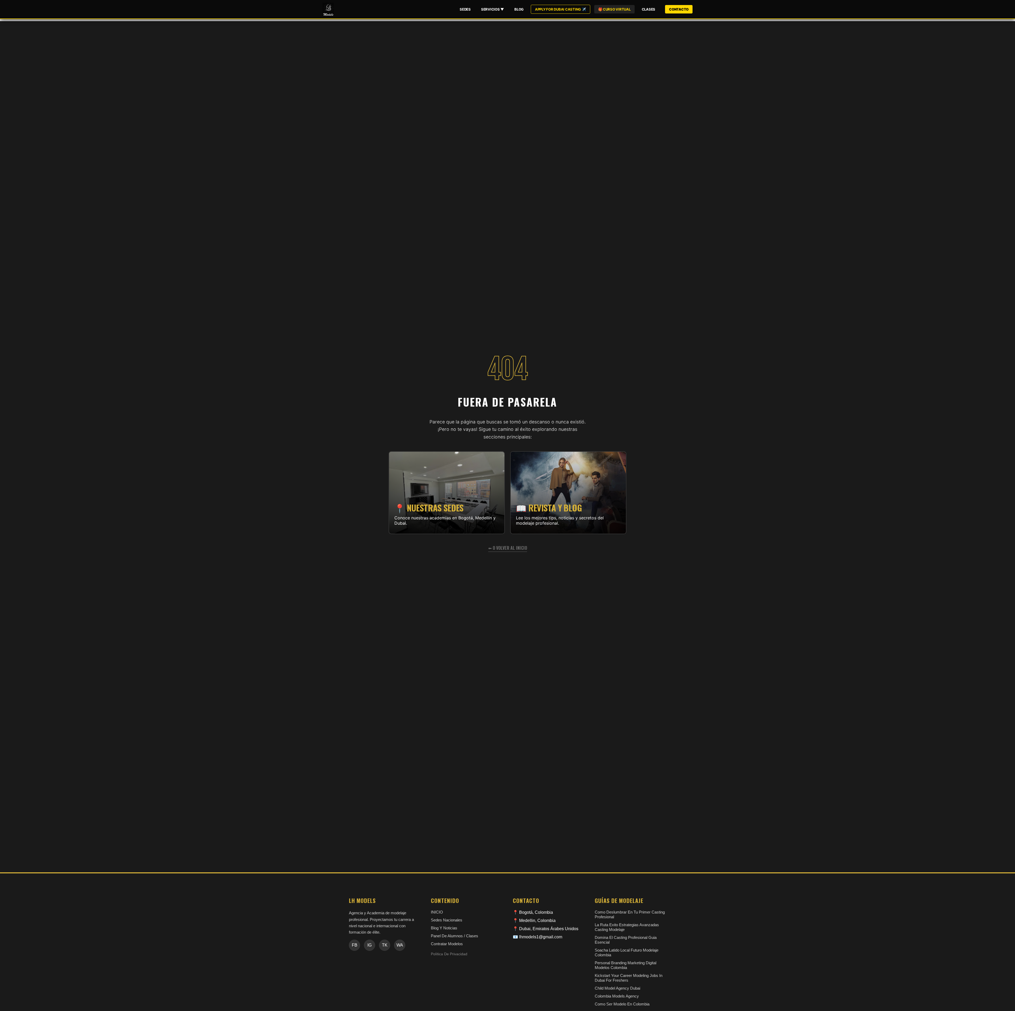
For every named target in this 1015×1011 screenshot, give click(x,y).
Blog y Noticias (444, 928)
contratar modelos (447, 944)
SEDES (465, 9)
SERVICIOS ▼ (492, 9)
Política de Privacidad (449, 954)
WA (399, 945)
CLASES (648, 9)
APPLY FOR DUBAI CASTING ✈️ (560, 9)
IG (369, 945)
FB (354, 945)
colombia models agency (617, 996)
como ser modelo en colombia (622, 1004)
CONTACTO (679, 9)
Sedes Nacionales (446, 920)
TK (384, 945)
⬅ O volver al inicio (507, 548)
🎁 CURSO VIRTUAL (614, 9)
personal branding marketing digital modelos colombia (625, 965)
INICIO (437, 912)
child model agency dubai (617, 988)
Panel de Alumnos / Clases (454, 936)
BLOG (519, 9)
